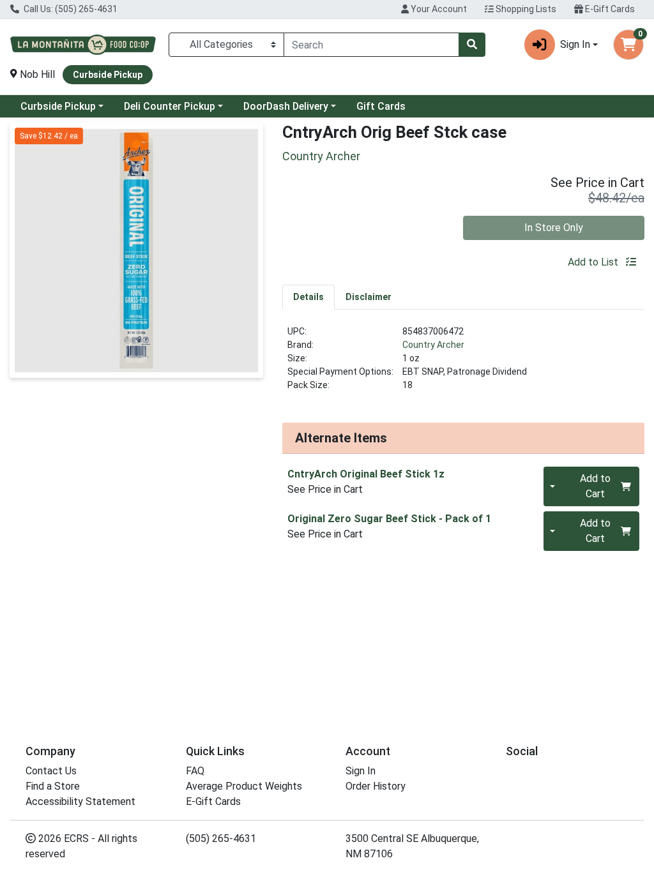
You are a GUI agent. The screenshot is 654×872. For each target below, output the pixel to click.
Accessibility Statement (80, 801)
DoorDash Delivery (285, 106)
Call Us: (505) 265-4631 (70, 9)
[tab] (308, 297)
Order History (376, 786)
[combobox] (371, 45)
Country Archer (433, 345)
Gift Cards (381, 106)
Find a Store (53, 786)
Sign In (361, 771)
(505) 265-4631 (221, 838)
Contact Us (51, 771)
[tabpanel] (463, 363)
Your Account (438, 9)
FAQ (195, 771)
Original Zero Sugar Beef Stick (389, 519)
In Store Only (553, 228)
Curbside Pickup (58, 106)
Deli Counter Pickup (169, 106)
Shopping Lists (525, 9)
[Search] (472, 45)
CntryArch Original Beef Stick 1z (366, 474)
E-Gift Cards (609, 9)
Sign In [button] (575, 44)
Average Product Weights (244, 786)
